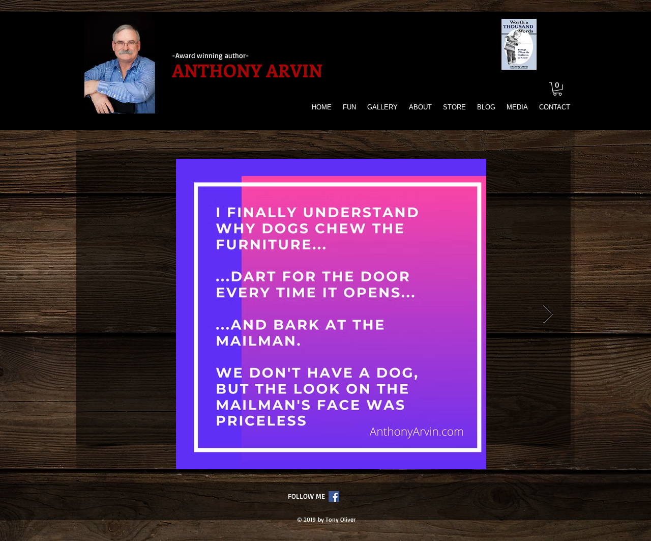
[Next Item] (548, 314)
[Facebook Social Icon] (334, 496)
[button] (557, 89)
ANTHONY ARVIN (247, 70)
